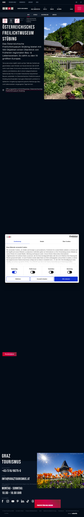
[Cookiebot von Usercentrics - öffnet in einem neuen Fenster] (70, 236)
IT (81, 2)
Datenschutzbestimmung (49, 510)
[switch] (32, 272)
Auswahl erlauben (42, 279)
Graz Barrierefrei (35, 9)
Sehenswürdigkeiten (21, 19)
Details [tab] (42, 241)
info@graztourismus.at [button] (16, 479)
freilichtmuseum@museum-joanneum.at (20, 343)
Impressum (61, 510)
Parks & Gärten (49, 424)
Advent (30, 2)
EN (76, 2)
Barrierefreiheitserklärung (72, 510)
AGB (40, 510)
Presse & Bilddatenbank (31, 510)
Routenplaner (9, 354)
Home (4, 2)
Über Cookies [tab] (67, 241)
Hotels (45, 9)
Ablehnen (18, 279)
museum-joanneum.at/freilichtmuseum (20, 349)
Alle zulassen (66, 279)
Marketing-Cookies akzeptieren (42, 388)
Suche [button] (71, 9)
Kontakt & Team (20, 510)
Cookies (6, 513)
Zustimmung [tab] (17, 241)
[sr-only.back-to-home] (9, 8)
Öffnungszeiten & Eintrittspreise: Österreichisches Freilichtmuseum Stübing (24, 90)
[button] (3, 501)
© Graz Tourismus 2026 (8, 510)
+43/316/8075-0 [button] (11, 471)
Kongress (22, 2)
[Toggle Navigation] (79, 8)
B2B (37, 2)
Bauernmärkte (69, 424)
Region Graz (12, 2)
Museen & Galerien (10, 424)
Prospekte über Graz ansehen (45, 505)
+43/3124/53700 (50, 343)
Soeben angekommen (22, 8)
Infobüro (59, 9)
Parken (52, 9)
